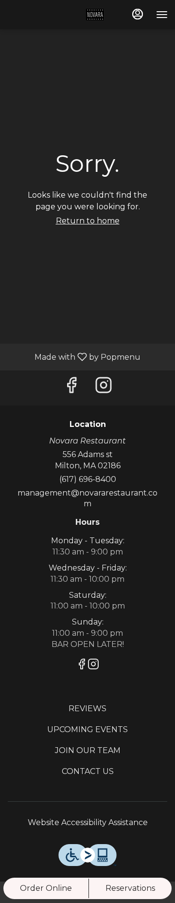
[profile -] (137, 14)
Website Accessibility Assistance (88, 822)
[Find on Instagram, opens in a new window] (103, 387)
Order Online (46, 888)
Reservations (130, 888)
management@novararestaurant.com (88, 498)
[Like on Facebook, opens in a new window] (71, 387)
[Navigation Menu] (162, 14)
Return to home (88, 220)
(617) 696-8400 (87, 479)
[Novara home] (57, 14)
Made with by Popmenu (73, 356)
